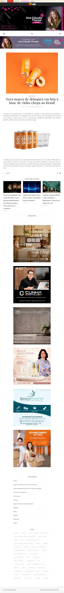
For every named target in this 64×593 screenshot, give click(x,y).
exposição (34, 553)
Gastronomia (18, 557)
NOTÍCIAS (10, 1)
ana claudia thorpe (41, 533)
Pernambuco (18, 571)
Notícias (32, 96)
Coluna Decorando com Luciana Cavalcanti (25, 484)
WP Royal (13, 590)
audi (22, 540)
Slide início (16, 519)
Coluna (15, 481)
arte (16, 540)
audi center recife (32, 540)
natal (24, 567)
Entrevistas (16, 496)
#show (24, 533)
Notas (15, 511)
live (39, 560)
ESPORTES (16, 1)
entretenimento (33, 550)
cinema (45, 543)
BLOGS (33, 1)
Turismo (37, 578)
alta (30, 533)
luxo (28, 564)
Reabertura (29, 571)
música (16, 567)
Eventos (15, 500)
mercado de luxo (38, 564)
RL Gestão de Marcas (55, 590)
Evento (44, 550)
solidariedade (26, 574)
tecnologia (28, 578)
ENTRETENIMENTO (25, 1)
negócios (32, 567)
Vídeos (15, 523)
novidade (41, 567)
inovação (36, 557)
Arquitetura (42, 536)
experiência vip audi (21, 553)
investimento (18, 560)
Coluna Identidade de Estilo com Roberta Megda (27, 488)
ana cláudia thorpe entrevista (24, 536)
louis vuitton (19, 564)
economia (42, 547)
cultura (25, 547)
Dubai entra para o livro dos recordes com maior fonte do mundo (31, 197)
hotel (28, 557)
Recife (38, 571)
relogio (45, 571)
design (34, 547)
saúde (16, 574)
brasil (38, 543)
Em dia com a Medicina (19, 492)
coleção (17, 547)
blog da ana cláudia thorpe (23, 543)
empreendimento (19, 550)
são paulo (17, 578)
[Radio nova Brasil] (32, 48)
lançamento (30, 560)
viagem (46, 578)
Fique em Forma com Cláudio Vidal (23, 504)
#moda (16, 533)
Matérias (15, 507)
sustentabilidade (39, 574)
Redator (8, 173)
